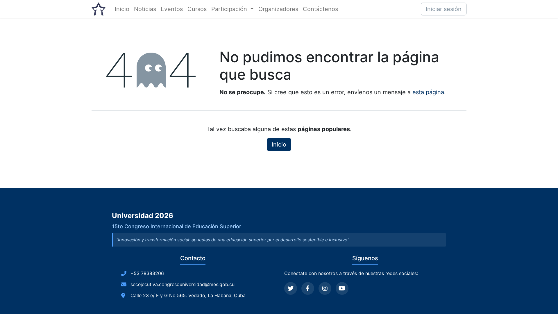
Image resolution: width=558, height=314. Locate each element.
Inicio (279, 144)
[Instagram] (325, 288)
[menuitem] (122, 9)
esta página (428, 92)
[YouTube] (342, 288)
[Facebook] (307, 288)
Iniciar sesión (444, 9)
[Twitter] (290, 288)
